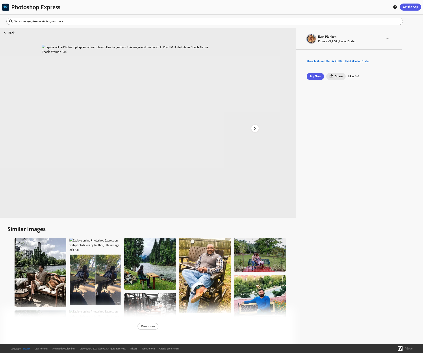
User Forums (41, 348)
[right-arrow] (255, 128)
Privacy (133, 348)
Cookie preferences (169, 348)
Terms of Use (148, 348)
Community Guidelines (63, 348)
